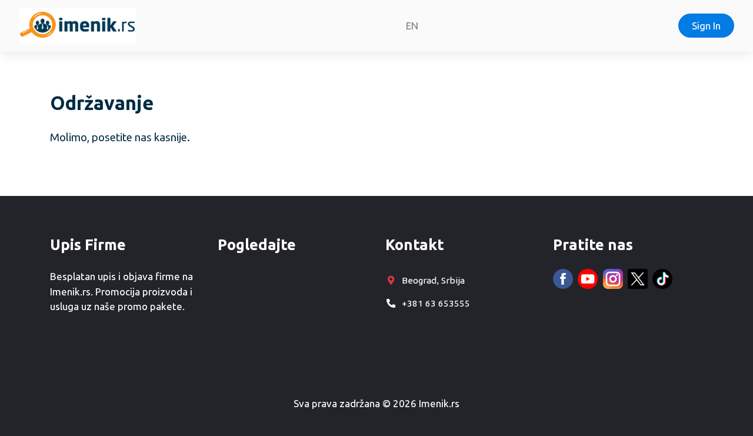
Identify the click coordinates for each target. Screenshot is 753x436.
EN (412, 25)
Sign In (706, 25)
